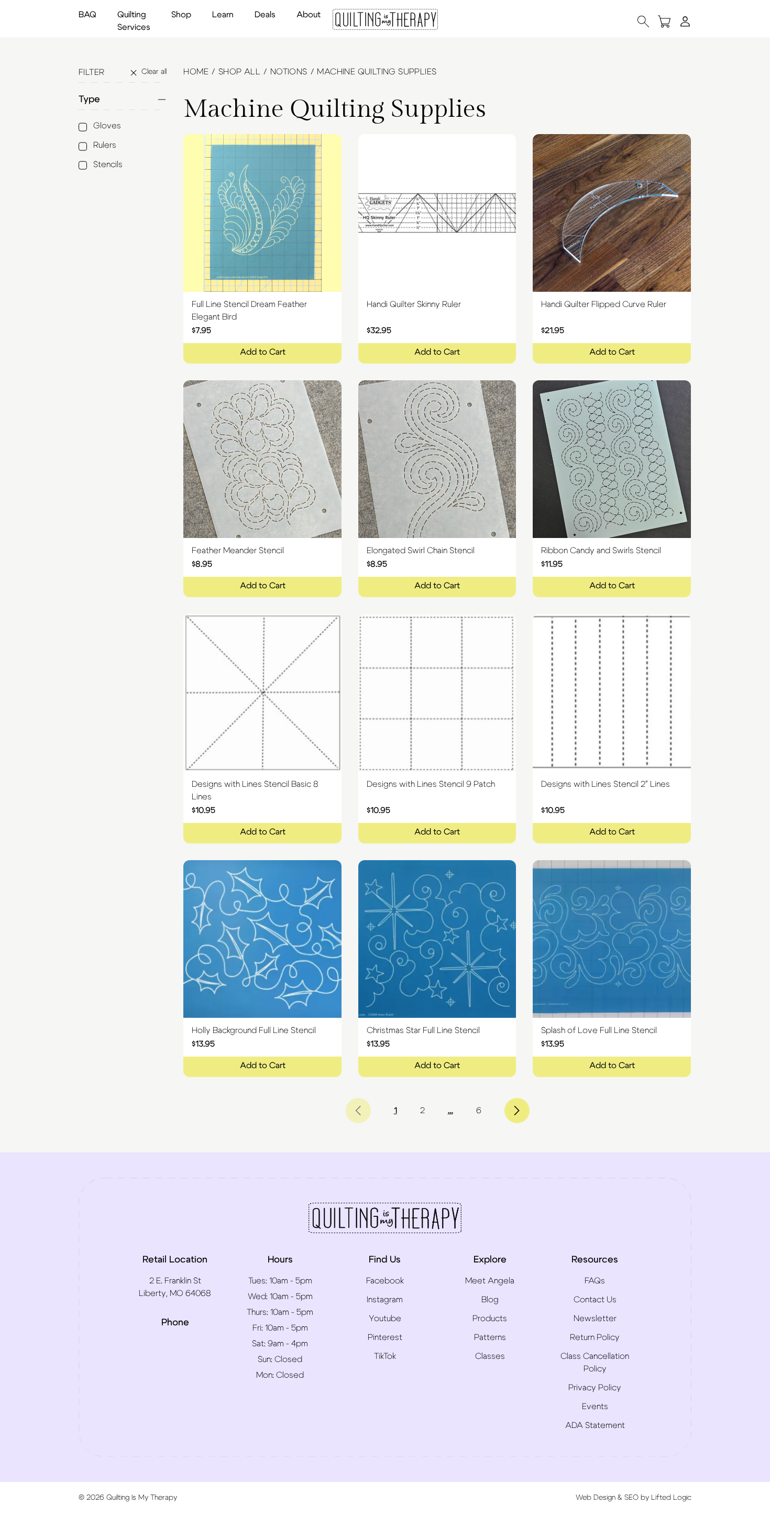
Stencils (108, 164)
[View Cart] (664, 21)
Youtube (385, 1318)
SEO (631, 1497)
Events (595, 1406)
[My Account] (685, 21)
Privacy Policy (594, 1387)
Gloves (107, 126)
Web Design (595, 1497)
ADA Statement (595, 1425)
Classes (490, 1356)
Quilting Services (133, 20)
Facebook (385, 1281)
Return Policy (595, 1337)
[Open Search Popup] (643, 21)
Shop (181, 14)
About (308, 14)
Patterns (490, 1337)
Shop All (239, 72)
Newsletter (595, 1318)
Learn (223, 14)
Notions (288, 72)
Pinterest (385, 1337)
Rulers (104, 145)
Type (89, 99)
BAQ (87, 14)
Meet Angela (489, 1281)
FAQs (595, 1281)
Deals (265, 14)
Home (195, 72)
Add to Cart (262, 352)
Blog (490, 1299)
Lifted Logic (671, 1497)
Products (489, 1318)
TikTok (385, 1356)
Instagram (385, 1299)
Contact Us (595, 1299)
